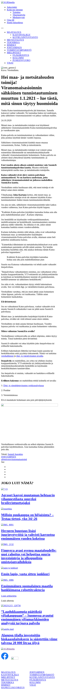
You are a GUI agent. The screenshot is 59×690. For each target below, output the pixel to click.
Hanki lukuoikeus (15, 22)
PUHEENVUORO (21, 60)
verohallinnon (7, 356)
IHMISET (11, 45)
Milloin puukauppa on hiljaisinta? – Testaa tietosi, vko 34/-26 (27, 517)
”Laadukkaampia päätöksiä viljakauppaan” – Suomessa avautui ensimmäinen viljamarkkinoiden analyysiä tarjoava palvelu (27, 617)
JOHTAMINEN (14, 47)
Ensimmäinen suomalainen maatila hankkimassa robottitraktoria (27, 588)
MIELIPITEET (14, 52)
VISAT (10, 63)
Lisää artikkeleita (8, 596)
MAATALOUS (14, 32)
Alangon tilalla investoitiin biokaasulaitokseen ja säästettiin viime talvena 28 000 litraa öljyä (29, 639)
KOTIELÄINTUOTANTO (25, 37)
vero (9, 459)
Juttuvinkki (12, 7)
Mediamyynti (19, 17)
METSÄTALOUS (15, 40)
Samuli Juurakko (15, 454)
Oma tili (10, 20)
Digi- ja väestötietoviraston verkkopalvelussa (23, 385)
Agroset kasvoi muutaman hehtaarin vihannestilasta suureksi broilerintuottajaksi (28, 499)
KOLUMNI (18, 58)
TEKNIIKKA (13, 42)
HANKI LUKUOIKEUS (12, 687)
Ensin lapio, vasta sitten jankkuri (25, 574)
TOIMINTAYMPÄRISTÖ (19, 50)
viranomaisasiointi (19, 459)
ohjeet (4, 459)
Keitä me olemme (15, 10)
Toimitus (16, 12)
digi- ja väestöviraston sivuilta (29, 356)
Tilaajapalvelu (19, 15)
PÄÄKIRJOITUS (21, 55)
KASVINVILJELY (22, 35)
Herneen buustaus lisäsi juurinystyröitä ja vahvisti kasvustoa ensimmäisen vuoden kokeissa (28, 534)
